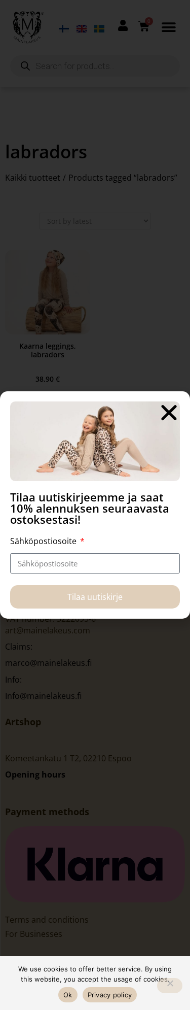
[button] (169, 412)
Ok (67, 995)
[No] (169, 985)
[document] (95, 505)
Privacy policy (110, 995)
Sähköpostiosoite (44, 541)
